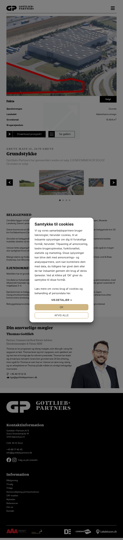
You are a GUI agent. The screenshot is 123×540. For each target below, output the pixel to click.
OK (61, 307)
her (68, 293)
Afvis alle (61, 315)
